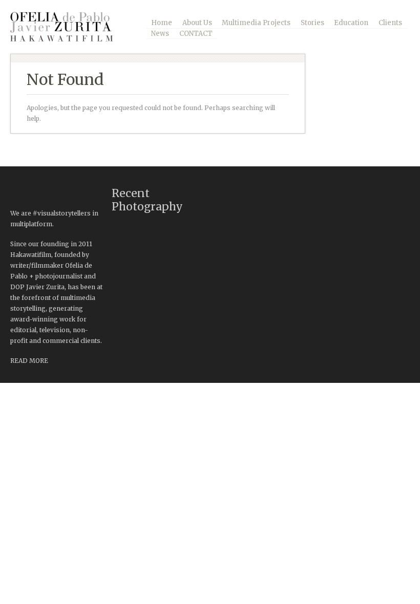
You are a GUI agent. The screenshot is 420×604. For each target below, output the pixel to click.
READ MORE (29, 360)
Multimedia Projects (256, 22)
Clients (390, 22)
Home (161, 22)
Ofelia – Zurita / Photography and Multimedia (69, 26)
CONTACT (196, 33)
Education (351, 22)
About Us (197, 22)
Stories (312, 22)
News (160, 33)
